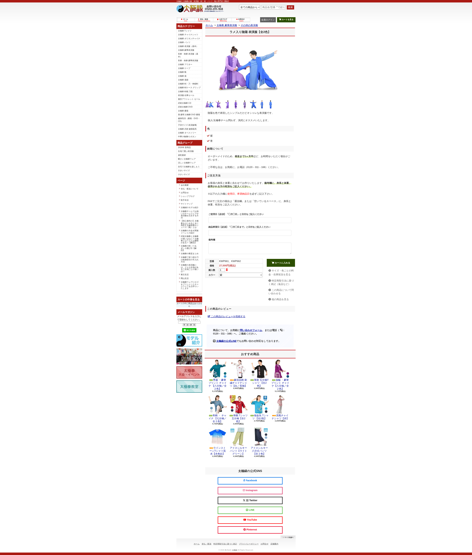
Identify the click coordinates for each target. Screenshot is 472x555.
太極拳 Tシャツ (185, 31)
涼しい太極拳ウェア (187, 163)
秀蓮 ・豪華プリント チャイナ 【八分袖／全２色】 (218, 384)
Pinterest (251, 529)
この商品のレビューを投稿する (227, 316)
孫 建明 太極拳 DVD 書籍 (189, 115)
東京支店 (185, 275)
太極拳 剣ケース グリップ (189, 87)
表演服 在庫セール (186, 95)
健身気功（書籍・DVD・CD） (189, 119)
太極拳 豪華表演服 (186, 50)
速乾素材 (182, 155)
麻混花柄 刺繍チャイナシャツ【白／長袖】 (238, 383)
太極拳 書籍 (183, 111)
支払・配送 (206, 544)
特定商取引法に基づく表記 (225, 544)
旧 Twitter (251, 500)
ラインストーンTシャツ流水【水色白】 (217, 451)
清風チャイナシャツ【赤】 (280, 417)
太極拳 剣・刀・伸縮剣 (188, 84)
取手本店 (185, 200)
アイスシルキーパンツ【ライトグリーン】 (238, 451)
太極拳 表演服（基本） (188, 46)
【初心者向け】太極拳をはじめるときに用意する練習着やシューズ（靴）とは (190, 224)
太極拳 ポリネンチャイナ (189, 38)
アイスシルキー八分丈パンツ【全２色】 (259, 451)
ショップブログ (222, 19)
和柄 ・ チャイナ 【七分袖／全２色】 (218, 418)
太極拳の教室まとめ (190, 253)
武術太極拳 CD (184, 103)
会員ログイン (268, 20)
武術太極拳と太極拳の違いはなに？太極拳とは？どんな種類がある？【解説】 (190, 239)
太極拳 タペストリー (187, 133)
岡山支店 (185, 278)
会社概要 (185, 185)
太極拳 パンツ (184, 42)
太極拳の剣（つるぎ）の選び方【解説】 (189, 248)
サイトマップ (187, 204)
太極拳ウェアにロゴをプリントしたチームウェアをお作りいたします (190, 285)
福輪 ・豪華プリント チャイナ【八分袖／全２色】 (280, 384)
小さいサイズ (184, 174)
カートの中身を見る (189, 299)
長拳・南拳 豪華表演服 (188, 60)
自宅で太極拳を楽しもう (189, 167)
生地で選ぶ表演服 (186, 151)
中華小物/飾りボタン (187, 137)
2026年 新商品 (184, 147)
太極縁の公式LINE (226, 341)
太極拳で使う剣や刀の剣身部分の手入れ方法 (190, 259)
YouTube (251, 519)
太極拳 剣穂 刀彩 (185, 91)
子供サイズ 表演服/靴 (187, 125)
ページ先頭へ (288, 537)
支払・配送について (204, 19)
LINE (251, 510)
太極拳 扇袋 (183, 80)
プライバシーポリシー (249, 544)
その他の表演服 (249, 25)
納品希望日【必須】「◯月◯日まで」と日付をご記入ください (239, 227)
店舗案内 (274, 544)
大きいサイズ (184, 170)
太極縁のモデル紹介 (190, 207)
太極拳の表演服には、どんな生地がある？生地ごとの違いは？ (190, 268)
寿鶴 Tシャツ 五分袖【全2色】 (240, 418)
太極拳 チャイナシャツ (188, 35)
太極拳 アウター (185, 64)
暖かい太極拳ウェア (187, 159)
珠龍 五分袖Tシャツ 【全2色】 (260, 383)
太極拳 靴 (182, 72)
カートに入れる (282, 263)
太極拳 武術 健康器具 (187, 129)
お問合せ (241, 19)
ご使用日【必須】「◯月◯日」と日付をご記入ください (236, 214)
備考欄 (211, 239)
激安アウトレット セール (189, 99)
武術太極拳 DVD (185, 107)
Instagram (251, 490)
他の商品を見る (280, 299)
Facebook (251, 480)
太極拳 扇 (182, 76)
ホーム (186, 19)
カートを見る (287, 19)
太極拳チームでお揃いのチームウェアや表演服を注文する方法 (190, 214)
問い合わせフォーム (251, 330)
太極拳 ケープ (184, 68)
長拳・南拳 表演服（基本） (188, 55)
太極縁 (234, 550)
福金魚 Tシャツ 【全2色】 (260, 417)
